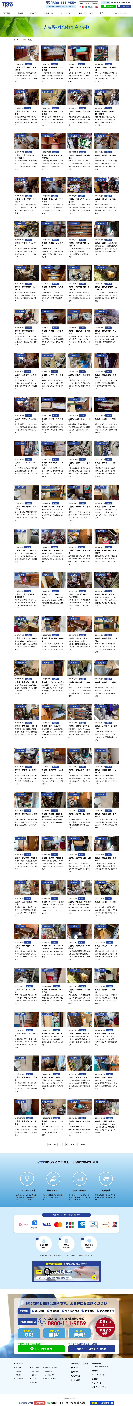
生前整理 (20, 13)
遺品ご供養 (35, 1367)
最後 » (83, 1144)
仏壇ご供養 (35, 1371)
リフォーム (35, 1379)
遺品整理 (6, 13)
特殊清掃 (33, 13)
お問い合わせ (96, 1363)
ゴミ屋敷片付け (48, 13)
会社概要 (95, 1370)
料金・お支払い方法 (86, 13)
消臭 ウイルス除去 (50, 1379)
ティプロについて (121, 13)
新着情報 (95, 1379)
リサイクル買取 (49, 1375)
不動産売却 (48, 1371)
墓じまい (34, 1375)
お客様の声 (74, 1372)
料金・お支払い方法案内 (79, 1363)
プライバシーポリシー (100, 1387)
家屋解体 (34, 1382)
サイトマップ (96, 1383)
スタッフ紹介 (75, 1376)
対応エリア (104, 13)
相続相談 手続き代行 (51, 1367)
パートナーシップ (98, 1375)
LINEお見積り (110, 6)
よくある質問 (75, 1380)
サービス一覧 (65, 13)
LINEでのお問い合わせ (101, 1367)
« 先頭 (55, 1144)
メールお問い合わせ (125, 6)
